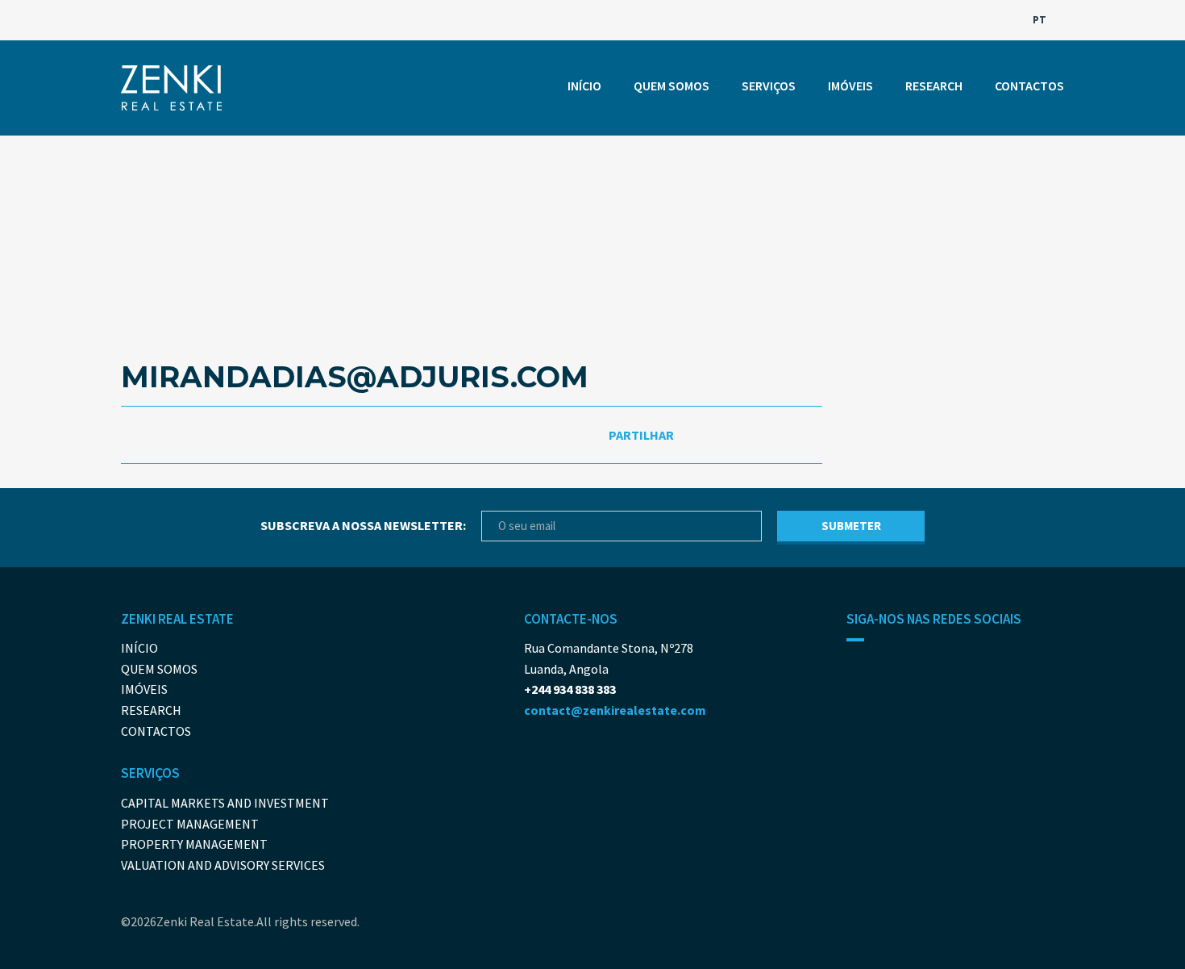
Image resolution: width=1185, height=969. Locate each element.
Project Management (190, 824)
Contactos (1029, 85)
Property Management (194, 844)
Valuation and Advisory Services (223, 865)
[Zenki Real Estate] (171, 88)
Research (934, 85)
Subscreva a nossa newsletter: (363, 525)
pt (1041, 20)
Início (584, 85)
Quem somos (671, 85)
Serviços (769, 85)
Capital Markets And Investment (225, 803)
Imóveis (850, 85)
